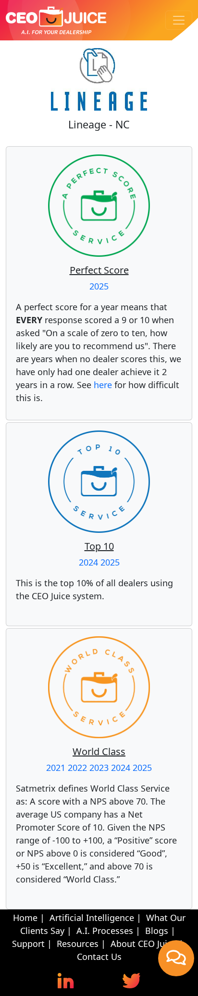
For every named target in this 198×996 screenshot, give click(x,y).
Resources (78, 943)
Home (25, 917)
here (103, 385)
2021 (55, 767)
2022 (77, 767)
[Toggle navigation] (178, 20)
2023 (99, 767)
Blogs (156, 930)
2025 (99, 286)
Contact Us (99, 956)
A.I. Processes (104, 930)
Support (28, 943)
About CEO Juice (143, 943)
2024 (88, 562)
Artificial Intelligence (92, 917)
